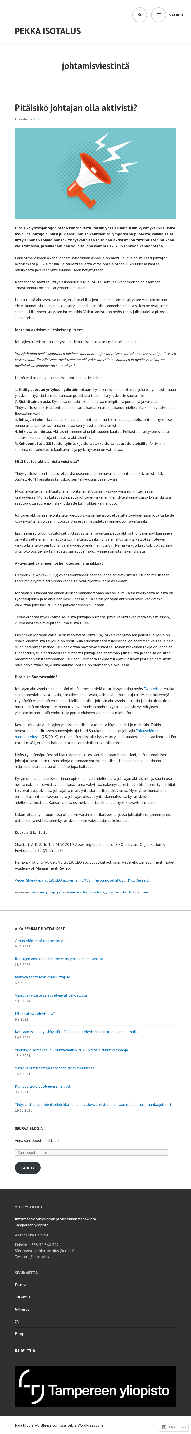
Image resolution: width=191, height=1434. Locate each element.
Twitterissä (153, 688)
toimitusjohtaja (93, 892)
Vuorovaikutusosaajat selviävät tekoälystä (51, 995)
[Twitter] (23, 1350)
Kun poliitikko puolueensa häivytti (43, 1086)
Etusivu (21, 1284)
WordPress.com (90, 1425)
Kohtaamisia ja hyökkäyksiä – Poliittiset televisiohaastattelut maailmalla (76, 1031)
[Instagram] (29, 1350)
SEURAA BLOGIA (29, 1128)
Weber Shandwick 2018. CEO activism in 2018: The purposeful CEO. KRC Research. (83, 880)
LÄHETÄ (28, 1167)
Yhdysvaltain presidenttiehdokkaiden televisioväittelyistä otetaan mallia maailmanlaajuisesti (93, 1104)
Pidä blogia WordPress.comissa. (40, 1425)
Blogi (19, 1333)
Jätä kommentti (140, 892)
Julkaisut (22, 1309)
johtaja (51, 892)
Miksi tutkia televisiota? (35, 1013)
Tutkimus (22, 1296)
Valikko (177, 14)
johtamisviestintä (69, 892)
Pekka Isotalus (48, 31)
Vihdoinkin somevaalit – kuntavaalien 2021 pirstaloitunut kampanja (71, 1049)
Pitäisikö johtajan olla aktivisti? (76, 107)
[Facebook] (17, 1350)
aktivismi (38, 892)
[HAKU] (139, 14)
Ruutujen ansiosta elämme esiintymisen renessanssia (59, 958)
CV (17, 1321)
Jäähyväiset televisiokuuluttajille (42, 976)
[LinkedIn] (35, 1350)
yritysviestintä (116, 892)
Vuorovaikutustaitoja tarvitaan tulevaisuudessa (54, 1067)
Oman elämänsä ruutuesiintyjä (40, 940)
